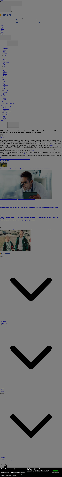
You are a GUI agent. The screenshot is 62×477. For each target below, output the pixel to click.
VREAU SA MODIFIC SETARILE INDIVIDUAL (55, 473)
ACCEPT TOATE (55, 470)
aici (23, 473)
